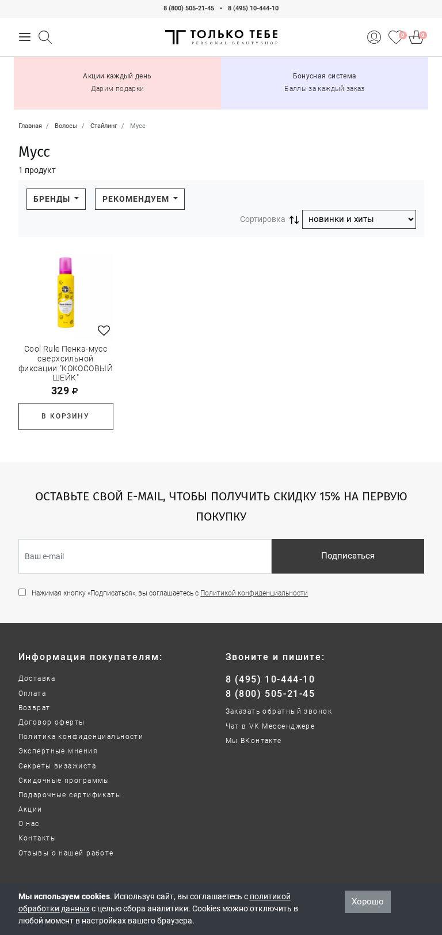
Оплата (32, 693)
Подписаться (348, 556)
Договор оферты (51, 722)
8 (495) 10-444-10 (253, 8)
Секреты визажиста (57, 766)
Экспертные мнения (58, 751)
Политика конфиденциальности (81, 737)
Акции (30, 809)
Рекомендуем (137, 198)
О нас (29, 824)
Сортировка (262, 219)
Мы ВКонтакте (254, 741)
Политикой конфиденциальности (254, 593)
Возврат (34, 708)
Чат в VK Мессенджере (270, 726)
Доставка (37, 678)
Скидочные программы (64, 780)
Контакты (37, 838)
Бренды (53, 198)
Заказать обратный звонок (279, 711)
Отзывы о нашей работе (66, 853)
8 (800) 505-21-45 (188, 8)
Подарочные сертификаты (70, 795)
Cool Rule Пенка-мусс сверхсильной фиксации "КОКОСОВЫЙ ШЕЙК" (65, 363)
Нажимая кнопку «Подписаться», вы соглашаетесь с (170, 593)
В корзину (65, 416)
